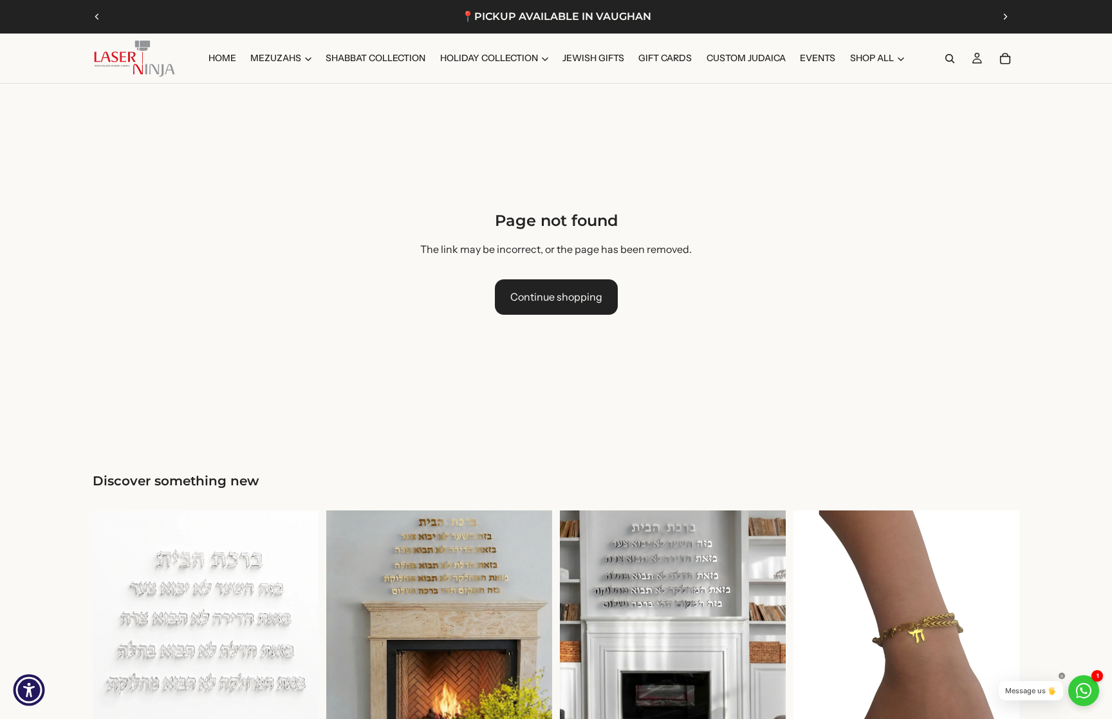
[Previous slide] (97, 17)
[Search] (950, 58)
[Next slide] (1005, 17)
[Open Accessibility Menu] (29, 690)
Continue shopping (556, 296)
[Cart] (1005, 58)
